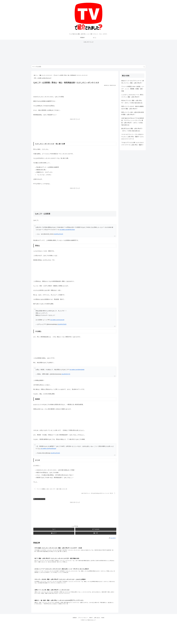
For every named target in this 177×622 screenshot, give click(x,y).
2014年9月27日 (66, 372)
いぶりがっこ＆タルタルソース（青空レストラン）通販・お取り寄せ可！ (132, 96)
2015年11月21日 (58, 233)
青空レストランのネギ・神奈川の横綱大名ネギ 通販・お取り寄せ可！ (132, 107)
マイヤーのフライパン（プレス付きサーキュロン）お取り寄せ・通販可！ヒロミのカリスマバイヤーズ (132, 137)
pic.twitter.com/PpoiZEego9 (48, 445)
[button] (144, 67)
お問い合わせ (97, 614)
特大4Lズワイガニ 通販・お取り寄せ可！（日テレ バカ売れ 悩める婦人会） (132, 101)
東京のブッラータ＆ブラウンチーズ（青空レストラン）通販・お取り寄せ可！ (132, 82)
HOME (102, 614)
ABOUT (91, 614)
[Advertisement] (88, 53)
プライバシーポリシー (83, 614)
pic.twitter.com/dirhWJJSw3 (67, 229)
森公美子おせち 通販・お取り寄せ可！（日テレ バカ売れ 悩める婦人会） (132, 129)
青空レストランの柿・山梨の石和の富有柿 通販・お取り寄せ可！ (132, 113)
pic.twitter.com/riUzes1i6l (57, 318)
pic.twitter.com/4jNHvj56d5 (77, 367)
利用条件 (75, 614)
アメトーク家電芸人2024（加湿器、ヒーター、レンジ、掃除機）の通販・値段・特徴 (132, 89)
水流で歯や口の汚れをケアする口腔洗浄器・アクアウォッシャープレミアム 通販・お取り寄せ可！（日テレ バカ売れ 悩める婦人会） (132, 122)
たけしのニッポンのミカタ (40, 496)
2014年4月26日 (62, 323)
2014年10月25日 (55, 450)
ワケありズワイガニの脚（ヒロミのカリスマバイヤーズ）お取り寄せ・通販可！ (132, 143)
